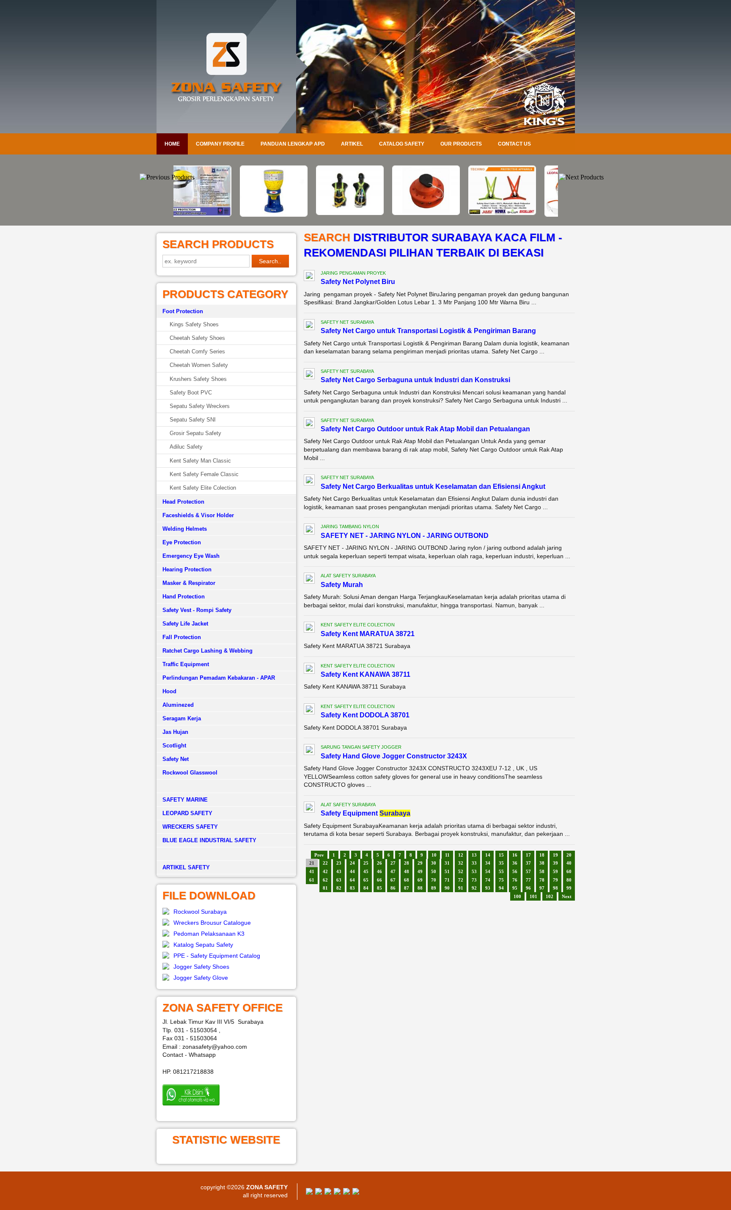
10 (434, 854)
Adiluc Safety (186, 447)
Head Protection (183, 502)
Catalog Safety (401, 144)
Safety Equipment (365, 813)
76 (514, 879)
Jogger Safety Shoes (201, 966)
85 (379, 887)
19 (555, 854)
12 (460, 854)
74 (487, 879)
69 (420, 879)
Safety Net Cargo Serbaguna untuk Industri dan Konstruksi (415, 379)
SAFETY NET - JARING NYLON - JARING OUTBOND (405, 535)
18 (541, 854)
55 (501, 871)
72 (460, 879)
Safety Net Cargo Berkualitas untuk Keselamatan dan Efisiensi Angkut (433, 486)
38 (541, 862)
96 (528, 887)
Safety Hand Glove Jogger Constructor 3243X (394, 756)
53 (474, 871)
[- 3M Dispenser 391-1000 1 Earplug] (213, 214)
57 (528, 871)
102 (549, 896)
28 (406, 862)
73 (474, 879)
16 (514, 854)
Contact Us (514, 144)
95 (514, 887)
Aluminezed (178, 705)
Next (567, 896)
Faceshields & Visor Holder (198, 515)
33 (474, 862)
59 (555, 871)
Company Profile (220, 144)
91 (460, 887)
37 (528, 862)
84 (365, 887)
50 (433, 871)
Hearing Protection (187, 569)
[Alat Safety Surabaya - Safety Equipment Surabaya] (309, 808)
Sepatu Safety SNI (193, 419)
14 (487, 854)
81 (325, 887)
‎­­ (226, 854)
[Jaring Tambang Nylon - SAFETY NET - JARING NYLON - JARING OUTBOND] (309, 530)
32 (460, 862)
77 (528, 879)
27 (393, 862)
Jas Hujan (175, 732)
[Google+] (327, 1192)
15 (501, 854)
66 (379, 879)
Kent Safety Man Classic (200, 461)
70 (433, 879)
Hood (169, 691)
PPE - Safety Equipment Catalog (216, 955)
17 (528, 854)
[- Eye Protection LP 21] (518, 214)
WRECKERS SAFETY (190, 827)
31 (447, 862)
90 (447, 887)
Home (172, 144)
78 (541, 879)
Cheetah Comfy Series (197, 351)
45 (365, 871)
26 (379, 862)
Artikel (352, 144)
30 (433, 862)
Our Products (461, 144)
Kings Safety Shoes (194, 324)
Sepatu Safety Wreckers (200, 406)
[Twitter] (318, 1192)
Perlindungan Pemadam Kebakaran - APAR (218, 678)
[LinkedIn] (355, 1192)
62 (325, 879)
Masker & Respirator (188, 583)
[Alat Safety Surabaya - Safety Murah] (309, 579)
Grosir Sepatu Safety (195, 433)
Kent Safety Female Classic (204, 474)
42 (325, 871)
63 (338, 879)
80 (569, 879)
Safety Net (175, 759)
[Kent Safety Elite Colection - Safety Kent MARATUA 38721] (309, 628)
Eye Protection (181, 542)
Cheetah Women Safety (199, 365)
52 (460, 871)
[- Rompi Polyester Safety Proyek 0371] (441, 212)
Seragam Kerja (181, 718)
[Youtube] (337, 1192)
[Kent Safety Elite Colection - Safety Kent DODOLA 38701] (309, 710)
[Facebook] (309, 1192)
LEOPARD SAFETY (187, 813)
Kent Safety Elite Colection (203, 488)
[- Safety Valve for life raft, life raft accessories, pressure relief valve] (365, 212)
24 (352, 862)
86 (393, 887)
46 (379, 871)
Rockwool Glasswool (189, 772)
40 (569, 862)
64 (352, 879)
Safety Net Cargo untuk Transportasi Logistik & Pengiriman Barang (428, 330)
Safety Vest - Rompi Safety (196, 610)
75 (501, 879)
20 (569, 854)
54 (487, 871)
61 (311, 879)
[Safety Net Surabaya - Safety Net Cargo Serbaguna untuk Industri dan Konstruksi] (309, 375)
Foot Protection (182, 311)
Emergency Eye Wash (191, 556)
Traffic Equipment (185, 664)
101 (533, 896)
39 (555, 862)
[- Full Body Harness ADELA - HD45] (289, 212)
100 (517, 896)
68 (406, 879)
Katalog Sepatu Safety (203, 944)
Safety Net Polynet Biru (358, 281)
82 (338, 887)
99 (569, 887)
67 (393, 879)
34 (487, 862)
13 (474, 854)
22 (325, 862)
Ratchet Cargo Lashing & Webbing (207, 651)
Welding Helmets (184, 529)
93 (487, 887)
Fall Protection (181, 637)
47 (393, 871)
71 (447, 879)
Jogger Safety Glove (200, 977)
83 (352, 887)
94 (501, 887)
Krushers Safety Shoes (198, 379)
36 (514, 862)
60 (569, 871)
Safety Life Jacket (185, 623)
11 (447, 854)
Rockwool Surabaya (200, 911)
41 (311, 871)
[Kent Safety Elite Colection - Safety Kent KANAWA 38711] (309, 669)
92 (474, 887)
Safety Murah (342, 584)
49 (420, 871)
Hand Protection (183, 596)
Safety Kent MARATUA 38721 (368, 633)
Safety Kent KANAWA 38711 (365, 674)
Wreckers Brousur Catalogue (212, 922)
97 (541, 887)
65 (365, 879)
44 (352, 871)
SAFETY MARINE (185, 800)
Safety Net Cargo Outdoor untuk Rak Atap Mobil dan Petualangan (425, 429)
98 (555, 887)
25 (365, 862)
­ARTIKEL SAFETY (186, 867)
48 (406, 871)
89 (433, 887)
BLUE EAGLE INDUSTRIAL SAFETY (209, 840)
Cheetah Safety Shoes (197, 338)
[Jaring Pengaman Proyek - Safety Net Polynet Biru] (309, 276)
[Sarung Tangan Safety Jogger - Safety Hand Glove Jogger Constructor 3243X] (309, 750)
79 (555, 879)
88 (420, 887)
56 (514, 871)
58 (541, 871)
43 (338, 871)
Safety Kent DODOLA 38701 (365, 715)
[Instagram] (346, 1192)
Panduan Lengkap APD (293, 144)
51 (447, 871)
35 (501, 862)
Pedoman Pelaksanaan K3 (209, 933)
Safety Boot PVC (191, 392)
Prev (319, 854)
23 (338, 862)
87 (406, 887)
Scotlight (174, 745)
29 (420, 862)
